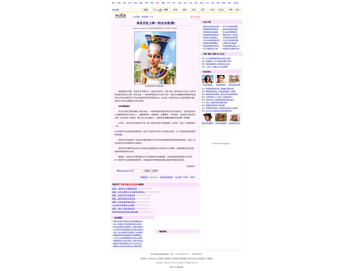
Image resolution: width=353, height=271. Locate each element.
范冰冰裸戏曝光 (221, 123)
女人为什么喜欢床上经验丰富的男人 (219, 111)
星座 (201, 3)
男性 (203, 111)
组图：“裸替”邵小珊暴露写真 (124, 189)
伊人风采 (136, 17)
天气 (207, 3)
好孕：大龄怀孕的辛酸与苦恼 (216, 102)
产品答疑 (209, 258)
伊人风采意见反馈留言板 (160, 254)
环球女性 (145, 17)
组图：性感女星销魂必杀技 (123, 202)
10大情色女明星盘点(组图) (123, 205)
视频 (163, 3)
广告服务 (160, 258)
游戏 (179, 3)
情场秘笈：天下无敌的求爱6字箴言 (218, 61)
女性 (185, 3)
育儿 (203, 102)
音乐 (194, 10)
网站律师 (183, 258)
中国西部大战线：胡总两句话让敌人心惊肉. (222, 108)
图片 (203, 10)
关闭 (192, 177)
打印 (185, 177)
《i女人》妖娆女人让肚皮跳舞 (217, 67)
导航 (229, 3)
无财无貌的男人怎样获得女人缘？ (218, 64)
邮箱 (223, 3)
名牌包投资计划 (234, 123)
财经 (135, 3)
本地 (212, 10)
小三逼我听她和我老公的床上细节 (218, 58)
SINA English (192, 258)
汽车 (168, 3)
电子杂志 (221, 54)
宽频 (203, 91)
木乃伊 (117, 131)
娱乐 (130, 3)
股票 (141, 3)
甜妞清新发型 (221, 85)
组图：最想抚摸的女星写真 (123, 199)
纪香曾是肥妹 (208, 85)
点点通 (178, 177)
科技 (146, 3)
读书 (190, 3)
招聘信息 (175, 258)
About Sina (152, 258)
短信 (212, 3)
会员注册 (201, 258)
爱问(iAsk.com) (123, 171)
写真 (123, 184)
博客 (152, 3)
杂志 (203, 67)
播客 (210, 54)
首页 (113, 3)
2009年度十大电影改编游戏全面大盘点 (220, 100)
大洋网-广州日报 (171, 28)
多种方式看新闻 (166, 177)
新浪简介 (144, 258)
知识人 (221, 10)
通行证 (236, 3)
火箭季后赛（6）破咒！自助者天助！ (219, 97)
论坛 (203, 108)
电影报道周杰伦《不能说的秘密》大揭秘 (221, 91)
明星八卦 (129, 184)
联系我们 (168, 258)
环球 (135, 184)
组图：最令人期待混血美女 (123, 209)
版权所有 (180, 267)
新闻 (119, 3)
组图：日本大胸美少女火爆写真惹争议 (128, 192)
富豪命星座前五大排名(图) (215, 105)
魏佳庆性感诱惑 (207, 123)
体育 (124, 3)
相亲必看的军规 (234, 85)
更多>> (239, 10)
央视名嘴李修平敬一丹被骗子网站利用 (220, 89)
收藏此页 (144, 177)
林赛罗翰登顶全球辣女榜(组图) (125, 212)
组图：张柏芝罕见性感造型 (123, 195)
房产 (174, 3)
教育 (203, 94)
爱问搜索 (115, 10)
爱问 (218, 3)
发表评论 (190, 166)
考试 (196, 3)
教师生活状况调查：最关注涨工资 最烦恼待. (222, 94)
